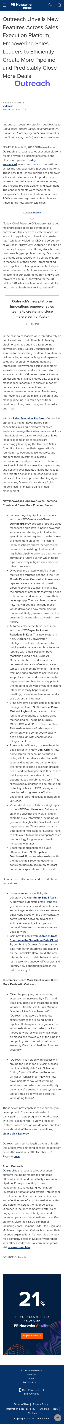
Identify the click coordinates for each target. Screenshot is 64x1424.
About (31, 1378)
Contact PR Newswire (31, 1370)
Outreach (9, 151)
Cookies (32, 1413)
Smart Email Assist (45, 897)
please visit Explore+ (16, 1133)
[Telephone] (50, 5)
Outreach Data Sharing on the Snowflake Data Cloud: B (34, 940)
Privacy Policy (40, 1404)
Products (31, 1374)
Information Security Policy (20, 1409)
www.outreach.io (19, 1247)
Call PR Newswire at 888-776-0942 (32, 1392)
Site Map (44, 1409)
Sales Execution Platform (29, 418)
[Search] (59, 5)
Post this (34, 324)
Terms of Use (21, 1404)
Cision (38, 1418)
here (17, 1156)
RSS (55, 1409)
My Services (30, 1382)
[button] (32, 83)
